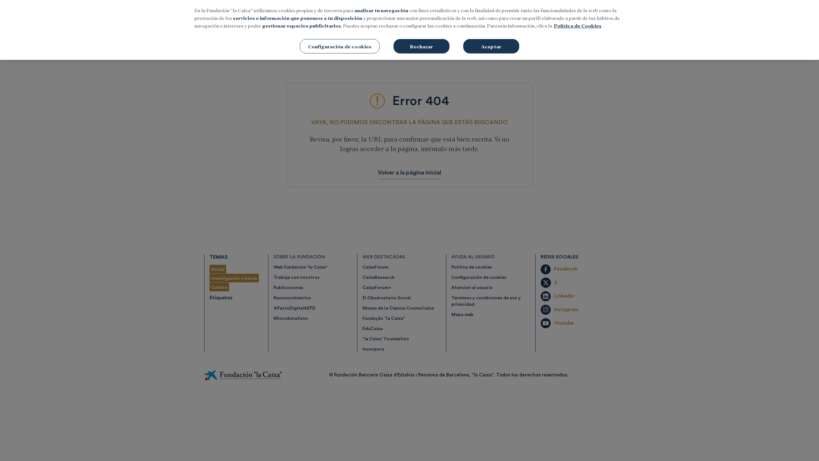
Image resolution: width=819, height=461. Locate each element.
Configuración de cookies (340, 46)
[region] (409, 30)
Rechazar (421, 46)
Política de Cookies (577, 25)
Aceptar (491, 46)
